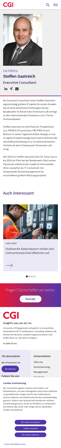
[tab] (27, 277)
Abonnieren (10, 369)
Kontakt (31, 299)
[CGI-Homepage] (8, 4)
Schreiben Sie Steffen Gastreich (17, 89)
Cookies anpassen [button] (30, 428)
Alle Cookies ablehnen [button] (30, 435)
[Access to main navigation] (55, 5)
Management (41, 371)
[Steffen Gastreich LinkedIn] (6, 89)
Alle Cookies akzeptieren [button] (30, 422)
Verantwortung (42, 366)
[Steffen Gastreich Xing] (11, 89)
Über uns (38, 361)
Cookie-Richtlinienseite (14, 444)
